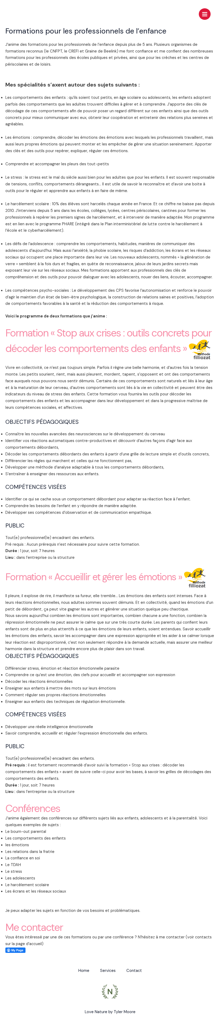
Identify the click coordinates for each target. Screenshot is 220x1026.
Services (108, 970)
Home (83, 970)
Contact (134, 970)
